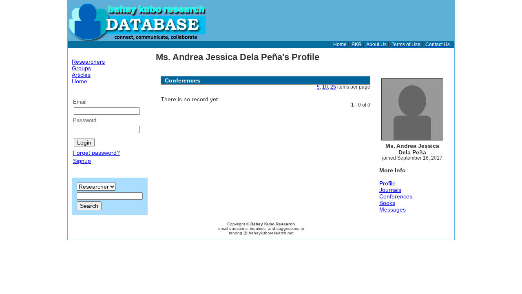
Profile (387, 183)
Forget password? (96, 152)
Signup (82, 161)
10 (325, 87)
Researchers (88, 61)
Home (79, 81)
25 (333, 87)
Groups (81, 68)
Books (387, 203)
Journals (390, 190)
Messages (392, 209)
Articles (81, 74)
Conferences (395, 196)
